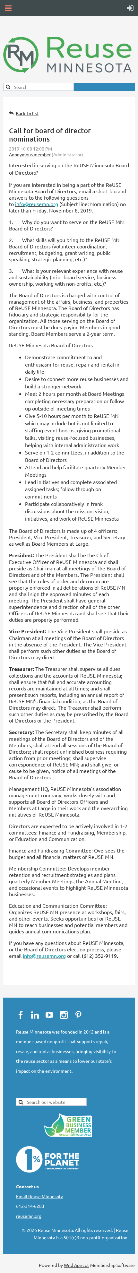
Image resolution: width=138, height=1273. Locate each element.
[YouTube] (49, 1014)
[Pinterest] (78, 1014)
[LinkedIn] (34, 1014)
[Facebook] (20, 1014)
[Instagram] (63, 1014)
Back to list (27, 113)
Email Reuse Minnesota (39, 1196)
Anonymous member (30, 154)
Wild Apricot (76, 1265)
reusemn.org (28, 1216)
